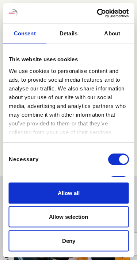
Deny (68, 240)
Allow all (69, 193)
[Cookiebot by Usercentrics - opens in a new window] (97, 13)
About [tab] (112, 33)
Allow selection (68, 217)
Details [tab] (68, 33)
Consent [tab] (25, 33)
